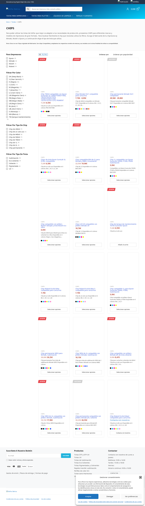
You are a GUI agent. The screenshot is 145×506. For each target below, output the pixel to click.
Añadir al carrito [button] (123, 245)
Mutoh (11, 64)
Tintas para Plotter (39, 16)
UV (10, 169)
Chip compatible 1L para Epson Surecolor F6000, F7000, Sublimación (122, 290)
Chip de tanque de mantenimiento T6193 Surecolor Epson (123, 225)
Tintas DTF (78, 455)
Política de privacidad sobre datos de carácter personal (106, 502)
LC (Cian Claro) (14, 93)
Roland (11, 66)
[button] (140, 477)
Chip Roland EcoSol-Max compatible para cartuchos (51, 289)
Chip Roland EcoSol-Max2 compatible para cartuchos (120, 417)
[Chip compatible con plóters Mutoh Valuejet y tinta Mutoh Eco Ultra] (54, 203)
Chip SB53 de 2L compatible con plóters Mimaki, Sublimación (53, 417)
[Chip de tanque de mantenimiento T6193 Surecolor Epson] (123, 203)
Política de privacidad (32, 499)
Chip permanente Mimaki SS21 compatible (121, 95)
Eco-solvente (14, 161)
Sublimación (13, 158)
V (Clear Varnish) (15, 79)
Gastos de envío (12, 473)
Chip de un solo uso (16, 132)
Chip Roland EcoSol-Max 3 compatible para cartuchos (85, 289)
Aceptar (88, 496)
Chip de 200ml (14, 129)
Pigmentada (13, 166)
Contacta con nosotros (120, 420)
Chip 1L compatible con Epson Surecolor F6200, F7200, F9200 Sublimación (121, 161)
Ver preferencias (131, 496)
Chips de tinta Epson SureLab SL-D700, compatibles (53, 160)
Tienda (13, 22)
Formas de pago (41, 473)
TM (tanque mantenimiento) (19, 117)
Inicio (8, 22)
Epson (11, 58)
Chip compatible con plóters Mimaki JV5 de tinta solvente (120, 354)
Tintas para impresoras (16, 16)
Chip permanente (15, 148)
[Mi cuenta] (128, 9)
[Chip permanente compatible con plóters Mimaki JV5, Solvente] (88, 395)
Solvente (12, 163)
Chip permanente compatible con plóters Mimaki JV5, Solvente (88, 417)
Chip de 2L (13, 145)
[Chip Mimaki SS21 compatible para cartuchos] (88, 73)
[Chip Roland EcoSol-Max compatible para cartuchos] (54, 268)
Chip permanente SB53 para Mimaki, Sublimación (51, 354)
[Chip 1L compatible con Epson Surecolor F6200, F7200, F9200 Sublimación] (123, 138)
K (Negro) (12, 82)
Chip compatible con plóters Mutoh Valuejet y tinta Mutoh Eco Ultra (53, 225)
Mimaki (12, 61)
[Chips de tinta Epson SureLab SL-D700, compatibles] (54, 138)
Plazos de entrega (27, 473)
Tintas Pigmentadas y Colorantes (86, 465)
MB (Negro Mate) (15, 101)
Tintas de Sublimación (82, 460)
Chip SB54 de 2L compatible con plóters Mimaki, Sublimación (87, 354)
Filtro (44, 54)
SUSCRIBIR (66, 455)
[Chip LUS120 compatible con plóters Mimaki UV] (88, 203)
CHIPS (43, 92)
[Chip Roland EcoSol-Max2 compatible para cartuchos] (123, 395)
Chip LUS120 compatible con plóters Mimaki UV (86, 225)
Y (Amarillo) (13, 90)
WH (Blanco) (13, 114)
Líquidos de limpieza (62, 16)
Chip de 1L (13, 142)
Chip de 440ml (14, 134)
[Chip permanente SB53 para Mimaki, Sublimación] (54, 332)
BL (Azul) (12, 106)
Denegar (109, 496)
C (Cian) (12, 85)
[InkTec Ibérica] (13, 9)
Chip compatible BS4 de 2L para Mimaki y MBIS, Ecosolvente (87, 160)
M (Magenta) (14, 87)
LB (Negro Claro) (15, 103)
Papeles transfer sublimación (85, 468)
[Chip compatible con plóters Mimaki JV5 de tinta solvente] (123, 332)
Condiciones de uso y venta (133, 502)
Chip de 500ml (14, 137)
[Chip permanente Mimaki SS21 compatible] (123, 73)
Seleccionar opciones (54, 116)
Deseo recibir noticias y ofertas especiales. (20, 460)
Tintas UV (77, 457)
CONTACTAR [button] (114, 473)
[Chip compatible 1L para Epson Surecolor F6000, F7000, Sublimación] (123, 268)
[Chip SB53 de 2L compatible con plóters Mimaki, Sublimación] (54, 395)
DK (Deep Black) (15, 76)
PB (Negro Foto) (15, 98)
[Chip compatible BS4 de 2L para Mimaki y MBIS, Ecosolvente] (88, 138)
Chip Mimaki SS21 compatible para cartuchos (86, 95)
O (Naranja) (13, 111)
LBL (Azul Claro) (15, 109)
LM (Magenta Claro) (16, 95)
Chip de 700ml (14, 140)
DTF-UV (86, 455)
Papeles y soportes (84, 16)
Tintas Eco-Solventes (82, 463)
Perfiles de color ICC (81, 471)
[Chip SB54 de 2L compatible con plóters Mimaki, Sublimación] (88, 332)
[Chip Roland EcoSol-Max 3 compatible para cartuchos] (88, 268)
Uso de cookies (83, 502)
